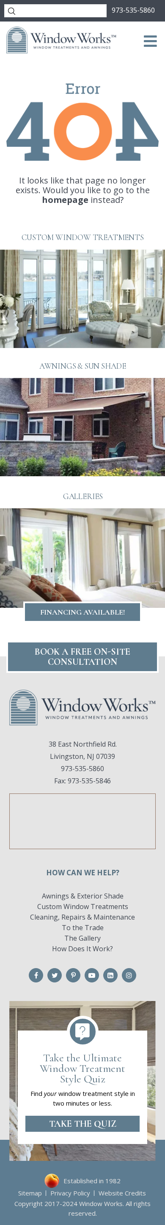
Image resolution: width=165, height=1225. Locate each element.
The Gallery (82, 938)
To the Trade (83, 927)
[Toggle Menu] (150, 41)
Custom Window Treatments (82, 906)
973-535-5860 (133, 10)
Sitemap (30, 1193)
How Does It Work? (82, 948)
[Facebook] (36, 975)
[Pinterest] (73, 975)
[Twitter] (54, 975)
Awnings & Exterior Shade (83, 896)
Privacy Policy (70, 1193)
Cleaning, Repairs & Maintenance (82, 917)
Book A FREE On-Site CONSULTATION (82, 656)
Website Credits (122, 1193)
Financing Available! (82, 612)
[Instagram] (129, 975)
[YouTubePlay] (92, 975)
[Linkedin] (110, 975)
